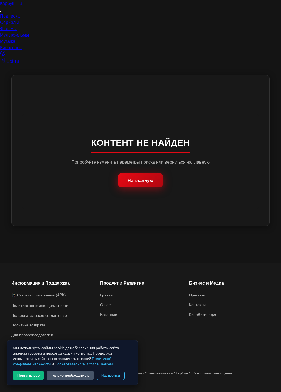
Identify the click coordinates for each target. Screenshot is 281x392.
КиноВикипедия (203, 314)
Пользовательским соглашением (84, 364)
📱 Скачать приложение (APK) (38, 295)
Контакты (197, 304)
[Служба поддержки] (2, 54)
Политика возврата (28, 324)
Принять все (28, 375)
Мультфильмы (14, 35)
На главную (140, 180)
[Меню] (0, 11)
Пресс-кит (198, 295)
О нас (105, 304)
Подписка (10, 16)
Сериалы (9, 22)
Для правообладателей (32, 334)
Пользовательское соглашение (39, 315)
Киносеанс (11, 47)
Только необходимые (70, 375)
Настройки (110, 375)
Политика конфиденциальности (39, 305)
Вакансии (108, 314)
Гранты (106, 295)
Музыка (7, 41)
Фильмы (8, 28)
